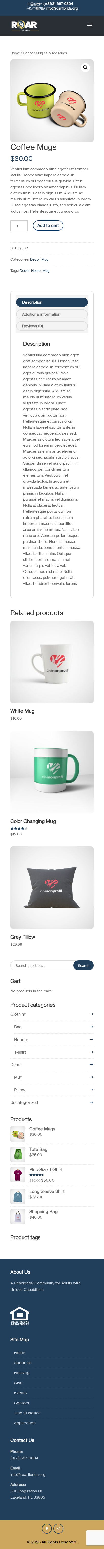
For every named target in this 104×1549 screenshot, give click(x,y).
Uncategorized (24, 1102)
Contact (21, 1402)
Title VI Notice (27, 1412)
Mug (39, 53)
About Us (22, 1362)
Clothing (18, 1014)
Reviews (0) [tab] (32, 326)
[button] (85, 67)
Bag (18, 1026)
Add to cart (48, 225)
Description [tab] (32, 302)
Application (25, 1422)
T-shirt (20, 1052)
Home (15, 53)
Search (83, 965)
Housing (22, 1372)
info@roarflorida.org (27, 1474)
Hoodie (21, 1039)
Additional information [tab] (41, 314)
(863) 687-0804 (24, 1458)
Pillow (19, 1089)
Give (18, 1382)
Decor (28, 53)
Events (20, 1392)
